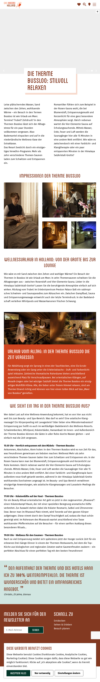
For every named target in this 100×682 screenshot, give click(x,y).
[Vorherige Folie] (4, 70)
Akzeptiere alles (18, 673)
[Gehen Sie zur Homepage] (13, 4)
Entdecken (59, 620)
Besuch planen (62, 628)
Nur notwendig (42, 673)
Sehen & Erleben (63, 624)
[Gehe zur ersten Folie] (96, 70)
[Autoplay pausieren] (97, 11)
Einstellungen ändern (69, 673)
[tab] (87, 71)
